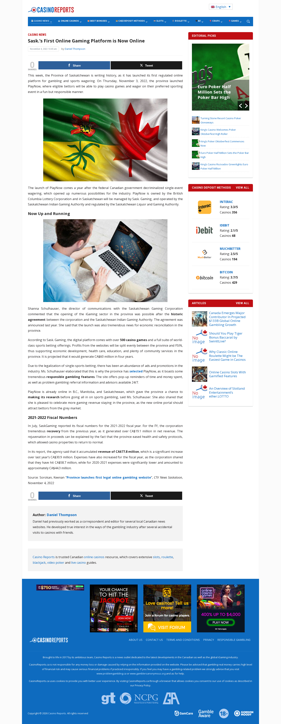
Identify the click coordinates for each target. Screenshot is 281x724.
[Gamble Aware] (203, 713)
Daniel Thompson (75, 48)
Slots (159, 21)
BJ (199, 21)
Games (235, 21)
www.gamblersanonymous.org (148, 673)
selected (136, 371)
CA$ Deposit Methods (131, 21)
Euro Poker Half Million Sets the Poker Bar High (214, 92)
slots (156, 557)
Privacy (208, 640)
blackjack (39, 562)
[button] (240, 106)
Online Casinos (69, 21)
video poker (55, 562)
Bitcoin (226, 272)
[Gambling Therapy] (241, 713)
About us (135, 640)
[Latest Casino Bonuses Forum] (167, 608)
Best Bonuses (98, 21)
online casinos (94, 557)
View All (242, 303)
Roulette (180, 21)
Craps (216, 21)
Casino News (41, 21)
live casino (78, 562)
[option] (220, 77)
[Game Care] (184, 713)
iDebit (224, 225)
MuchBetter (230, 249)
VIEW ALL (242, 187)
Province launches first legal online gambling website (109, 477)
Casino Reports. (57, 713)
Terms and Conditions (183, 640)
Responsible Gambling (233, 640)
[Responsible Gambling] (221, 713)
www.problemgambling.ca (111, 673)
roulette (167, 557)
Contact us (154, 640)
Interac (226, 202)
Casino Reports (44, 557)
